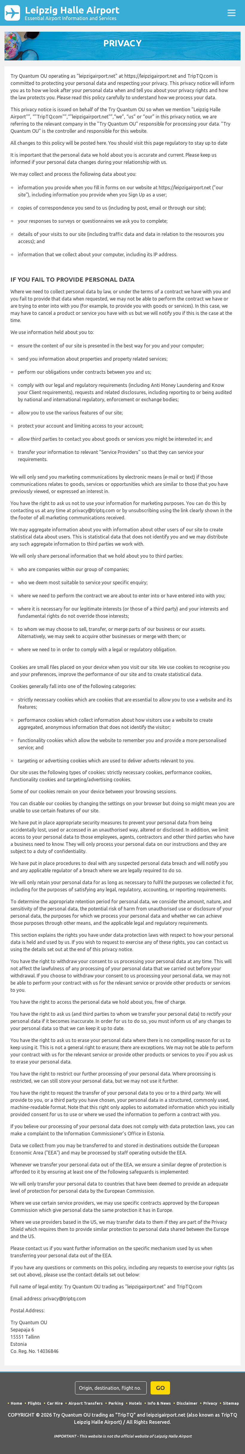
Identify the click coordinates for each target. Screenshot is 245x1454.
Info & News (159, 1403)
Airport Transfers (85, 1403)
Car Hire (55, 1403)
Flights (34, 1403)
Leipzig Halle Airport (72, 12)
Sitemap (231, 1403)
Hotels (135, 1403)
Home (16, 1403)
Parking (115, 1403)
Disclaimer (187, 1403)
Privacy (210, 1403)
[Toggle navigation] (232, 12)
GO (160, 1387)
